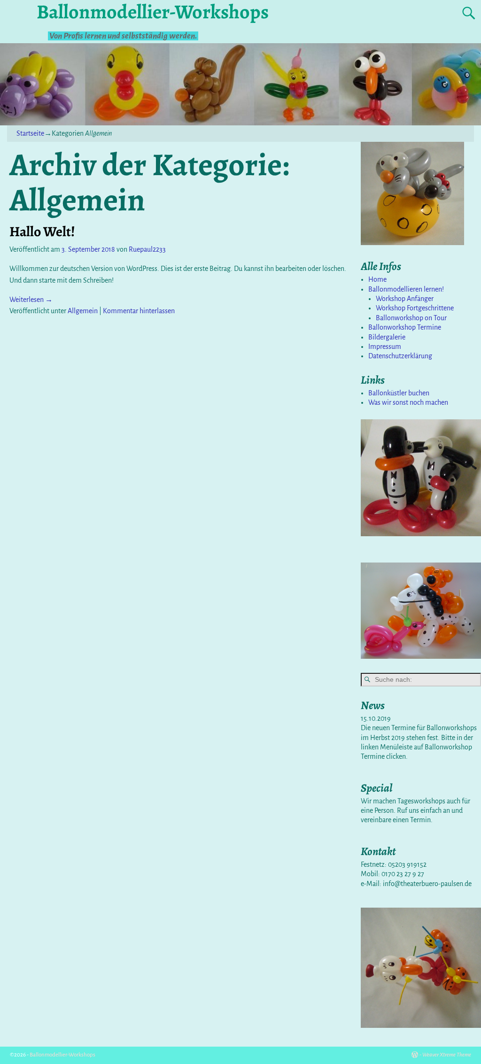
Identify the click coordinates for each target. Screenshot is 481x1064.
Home (377, 279)
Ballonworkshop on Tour (411, 318)
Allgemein (83, 311)
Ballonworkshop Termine (404, 327)
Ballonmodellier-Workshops (62, 1055)
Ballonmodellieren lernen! (406, 289)
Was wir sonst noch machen (408, 402)
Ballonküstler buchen (398, 393)
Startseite (30, 133)
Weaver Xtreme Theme (446, 1055)
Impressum (384, 346)
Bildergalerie (386, 337)
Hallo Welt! (42, 231)
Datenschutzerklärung (400, 356)
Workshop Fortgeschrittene (415, 308)
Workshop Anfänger (405, 298)
